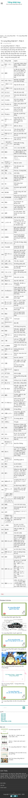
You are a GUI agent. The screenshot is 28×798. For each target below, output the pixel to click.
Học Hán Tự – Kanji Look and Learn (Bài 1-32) (17, 736)
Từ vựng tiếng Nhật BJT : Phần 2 (17, 747)
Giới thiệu (3, 783)
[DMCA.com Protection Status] (14, 796)
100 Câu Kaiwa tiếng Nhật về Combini (16, 759)
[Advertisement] (14, 19)
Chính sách (3, 787)
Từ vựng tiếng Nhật (10, 35)
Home (1, 35)
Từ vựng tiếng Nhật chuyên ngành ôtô (12, 633)
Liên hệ (2, 785)
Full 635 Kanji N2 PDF (15, 729)
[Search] (24, 707)
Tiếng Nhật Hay (14, 2)
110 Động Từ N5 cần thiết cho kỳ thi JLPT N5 (17, 753)
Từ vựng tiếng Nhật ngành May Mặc (11, 617)
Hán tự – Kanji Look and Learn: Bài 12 (17, 741)
